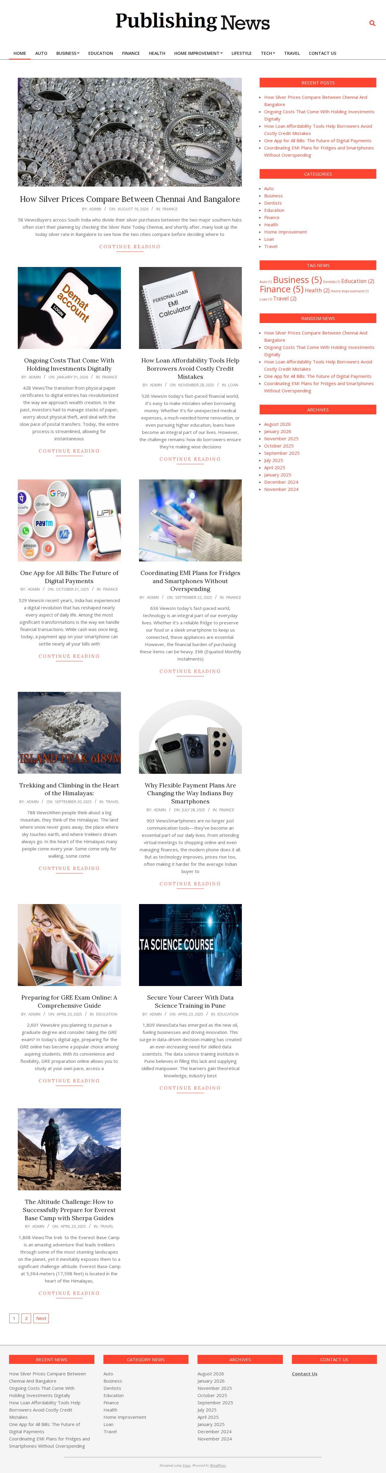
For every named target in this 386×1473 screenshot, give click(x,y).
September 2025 (282, 453)
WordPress (218, 1465)
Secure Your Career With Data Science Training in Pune (190, 1001)
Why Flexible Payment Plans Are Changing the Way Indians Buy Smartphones (190, 793)
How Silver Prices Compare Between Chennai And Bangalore (130, 199)
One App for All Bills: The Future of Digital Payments (69, 577)
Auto (269, 188)
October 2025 (279, 446)
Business (273, 196)
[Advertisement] (310, 548)
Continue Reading (130, 247)
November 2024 (281, 489)
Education (106, 1014)
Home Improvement (285, 232)
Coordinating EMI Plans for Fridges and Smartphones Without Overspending (190, 580)
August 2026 (277, 424)
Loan (233, 385)
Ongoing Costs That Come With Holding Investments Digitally (69, 364)
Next (41, 1318)
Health (271, 224)
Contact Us (305, 1374)
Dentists (273, 203)
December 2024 (281, 482)
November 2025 (281, 438)
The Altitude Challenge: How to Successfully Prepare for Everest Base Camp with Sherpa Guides (69, 1209)
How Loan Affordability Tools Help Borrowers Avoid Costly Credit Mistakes (190, 368)
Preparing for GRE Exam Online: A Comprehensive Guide (69, 1001)
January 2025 (277, 475)
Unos (187, 1465)
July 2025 (273, 460)
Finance (170, 209)
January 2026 (277, 431)
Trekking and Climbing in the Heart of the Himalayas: (69, 789)
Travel (112, 801)
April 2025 (274, 467)
